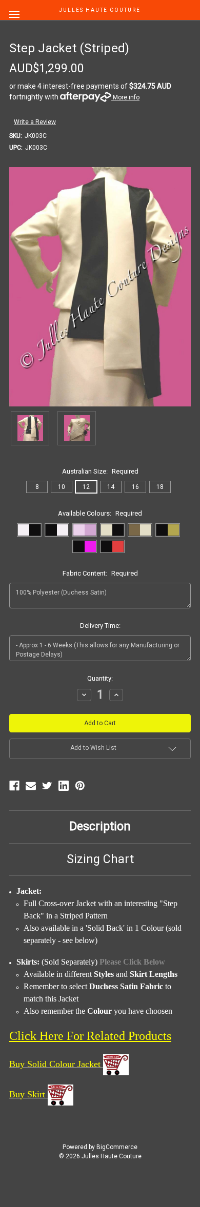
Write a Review (35, 122)
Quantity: (100, 678)
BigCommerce (116, 1147)
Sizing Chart (100, 859)
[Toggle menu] (14, 14)
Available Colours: (100, 513)
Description (100, 826)
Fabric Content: (100, 573)
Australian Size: (100, 471)
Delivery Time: (100, 625)
